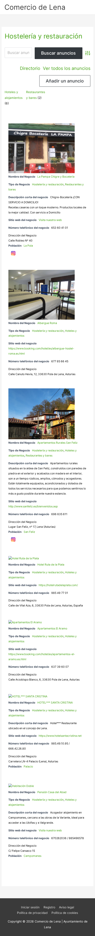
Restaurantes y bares (39, 455)
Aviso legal (66, 907)
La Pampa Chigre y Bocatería (55, 176)
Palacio (28, 766)
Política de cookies (64, 913)
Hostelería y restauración (48, 184)
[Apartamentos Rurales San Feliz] (41, 413)
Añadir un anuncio (65, 81)
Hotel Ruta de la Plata (50, 564)
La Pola (28, 245)
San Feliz (29, 531)
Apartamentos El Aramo (52, 628)
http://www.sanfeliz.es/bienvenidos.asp (33, 506)
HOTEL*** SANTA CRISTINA (55, 702)
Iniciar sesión (30, 907)
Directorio (30, 68)
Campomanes (32, 855)
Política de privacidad (32, 913)
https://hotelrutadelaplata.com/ (58, 585)
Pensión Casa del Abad (51, 792)
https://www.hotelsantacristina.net (60, 735)
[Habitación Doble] (21, 786)
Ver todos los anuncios (66, 68)
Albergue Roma (47, 323)
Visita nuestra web (50, 220)
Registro (49, 907)
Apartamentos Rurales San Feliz (57, 442)
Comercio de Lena (34, 7)
